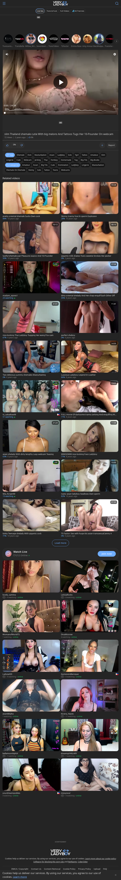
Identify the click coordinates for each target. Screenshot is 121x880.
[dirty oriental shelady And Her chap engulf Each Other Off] (89, 280)
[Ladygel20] (31, 659)
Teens (55, 170)
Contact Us (36, 868)
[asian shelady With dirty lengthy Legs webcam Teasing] (31, 439)
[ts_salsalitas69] (31, 399)
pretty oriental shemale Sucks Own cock (21, 216)
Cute (53, 165)
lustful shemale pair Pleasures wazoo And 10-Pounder (28, 256)
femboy (54, 160)
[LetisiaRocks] (89, 579)
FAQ (105, 868)
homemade (66, 160)
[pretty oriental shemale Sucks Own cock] (31, 201)
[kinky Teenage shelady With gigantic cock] (31, 518)
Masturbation (98, 165)
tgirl (77, 155)
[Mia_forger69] (31, 479)
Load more (60, 542)
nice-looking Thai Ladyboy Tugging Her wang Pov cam (28, 335)
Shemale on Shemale (15, 170)
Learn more (20, 877)
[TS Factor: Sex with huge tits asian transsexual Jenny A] (89, 518)
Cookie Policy (69, 868)
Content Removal (52, 868)
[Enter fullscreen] (114, 105)
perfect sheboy (68, 335)
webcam (28, 160)
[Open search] (117, 3)
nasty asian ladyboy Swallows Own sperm (80, 494)
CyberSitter (83, 861)
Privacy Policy (84, 868)
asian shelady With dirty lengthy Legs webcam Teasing (28, 454)
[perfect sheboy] (89, 320)
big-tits (84, 160)
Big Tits (44, 165)
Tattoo (47, 170)
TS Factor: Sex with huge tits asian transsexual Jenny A (86, 533)
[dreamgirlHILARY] (89, 738)
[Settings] (114, 54)
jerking (38, 160)
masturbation (40, 155)
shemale (20, 155)
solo (70, 155)
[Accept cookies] (115, 875)
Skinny (31, 170)
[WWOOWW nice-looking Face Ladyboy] (89, 439)
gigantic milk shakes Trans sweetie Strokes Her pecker (86, 256)
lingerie (9, 160)
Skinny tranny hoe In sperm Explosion (79, 216)
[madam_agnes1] (31, 280)
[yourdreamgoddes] (31, 778)
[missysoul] (89, 778)
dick (29, 155)
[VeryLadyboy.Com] (60, 3)
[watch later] (6, 185)
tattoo (84, 155)
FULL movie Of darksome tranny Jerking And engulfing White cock (89, 415)
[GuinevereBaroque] (89, 659)
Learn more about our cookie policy (100, 858)
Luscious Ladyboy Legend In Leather (78, 375)
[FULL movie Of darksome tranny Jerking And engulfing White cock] (89, 399)
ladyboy (61, 155)
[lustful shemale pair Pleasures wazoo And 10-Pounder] (31, 241)
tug (76, 160)
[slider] (60, 113)
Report (111, 145)
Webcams (65, 170)
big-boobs (94, 160)
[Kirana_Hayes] (89, 698)
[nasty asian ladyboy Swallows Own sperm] (89, 479)
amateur (94, 155)
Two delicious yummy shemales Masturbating (24, 375)
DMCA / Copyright (19, 868)
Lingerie (85, 165)
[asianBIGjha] (31, 698)
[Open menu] (4, 3)
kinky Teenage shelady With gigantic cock (22, 533)
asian (51, 155)
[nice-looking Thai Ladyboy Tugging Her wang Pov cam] (31, 320)
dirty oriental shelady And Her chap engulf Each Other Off (88, 296)
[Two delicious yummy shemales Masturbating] (31, 360)
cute (19, 160)
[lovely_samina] (31, 579)
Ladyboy (75, 165)
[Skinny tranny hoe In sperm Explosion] (89, 201)
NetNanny (72, 861)
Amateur (26, 165)
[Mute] (7, 54)
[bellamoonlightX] (31, 738)
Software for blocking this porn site (48, 861)
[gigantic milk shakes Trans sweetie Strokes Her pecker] (89, 241)
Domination (63, 165)
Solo (39, 170)
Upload (97, 868)
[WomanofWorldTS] (31, 619)
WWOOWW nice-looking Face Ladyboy (79, 454)
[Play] (60, 82)
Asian (35, 165)
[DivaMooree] (89, 619)
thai (46, 160)
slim (103, 155)
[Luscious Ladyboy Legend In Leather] (89, 360)
